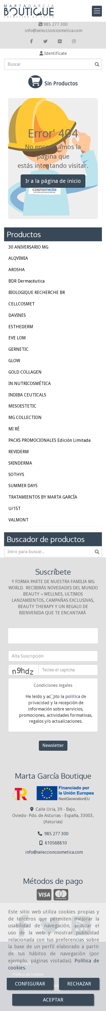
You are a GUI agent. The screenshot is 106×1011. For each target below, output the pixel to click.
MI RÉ (14, 428)
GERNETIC (18, 349)
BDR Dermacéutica (26, 281)
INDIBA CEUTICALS (27, 394)
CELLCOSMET (21, 303)
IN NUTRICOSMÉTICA (29, 383)
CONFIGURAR (30, 984)
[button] (53, 54)
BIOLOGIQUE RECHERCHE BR (36, 292)
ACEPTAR (53, 1000)
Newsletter (53, 745)
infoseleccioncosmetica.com (53, 30)
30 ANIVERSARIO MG (28, 247)
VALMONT (18, 519)
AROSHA (16, 269)
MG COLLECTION (25, 417)
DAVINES (17, 315)
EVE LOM (17, 337)
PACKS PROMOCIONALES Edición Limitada (49, 440)
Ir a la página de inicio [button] (53, 181)
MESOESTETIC (22, 406)
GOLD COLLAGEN (25, 372)
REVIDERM (18, 451)
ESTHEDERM (20, 326)
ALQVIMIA (18, 258)
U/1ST (14, 508)
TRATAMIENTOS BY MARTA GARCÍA (42, 497)
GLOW (14, 360)
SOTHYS (16, 474)
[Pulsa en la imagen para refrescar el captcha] (23, 670)
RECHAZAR (79, 984)
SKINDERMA (20, 463)
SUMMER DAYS (23, 485)
